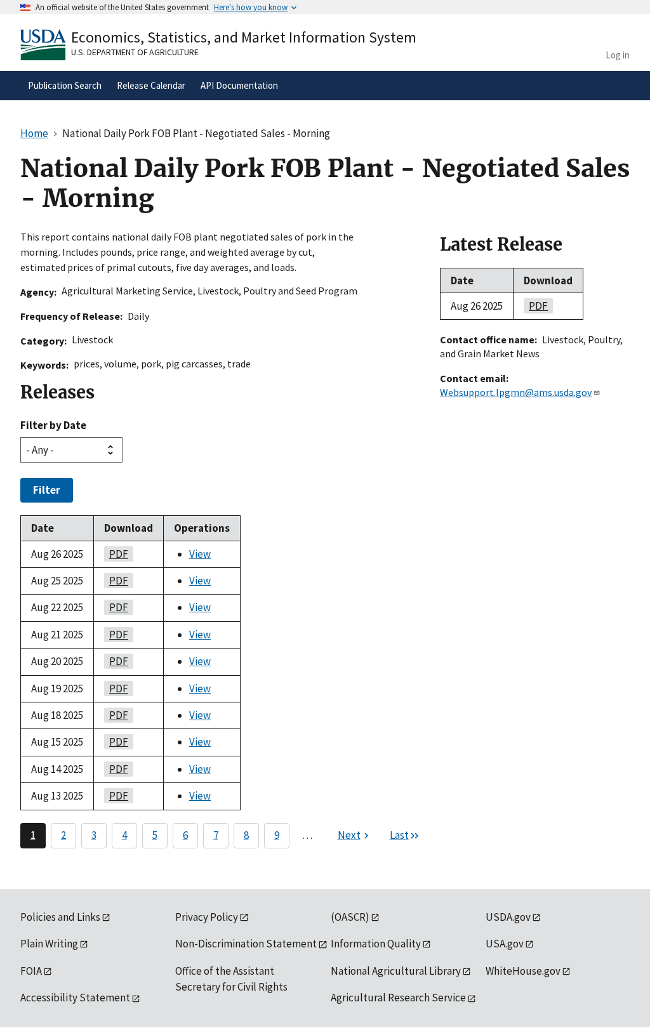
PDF (116, 554)
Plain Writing (49, 944)
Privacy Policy (206, 917)
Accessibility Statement (75, 998)
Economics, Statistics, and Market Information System (243, 37)
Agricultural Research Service (398, 998)
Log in (618, 55)
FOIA (31, 971)
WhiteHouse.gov (523, 971)
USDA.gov (508, 917)
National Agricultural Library (396, 971)
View (200, 554)
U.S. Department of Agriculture (135, 52)
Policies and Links (60, 917)
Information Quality (376, 944)
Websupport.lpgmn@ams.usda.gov (516, 392)
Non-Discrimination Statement (246, 944)
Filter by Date (53, 425)
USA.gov (505, 944)
